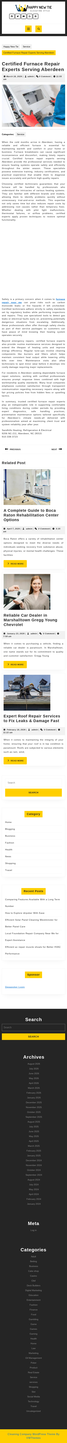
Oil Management (33, 1358)
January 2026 (34, 1097)
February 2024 (33, 1199)
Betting (33, 1261)
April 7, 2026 (13, 529)
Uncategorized (33, 1411)
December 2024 (34, 1160)
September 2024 (34, 1175)
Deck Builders (33, 1285)
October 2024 (34, 1170)
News (8, 856)
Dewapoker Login (15, 987)
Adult (33, 1256)
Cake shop (33, 1271)
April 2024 (34, 1194)
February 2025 (33, 1150)
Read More (19, 564)
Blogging (10, 829)
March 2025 (34, 1146)
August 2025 (34, 1121)
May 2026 (34, 1078)
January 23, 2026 (16, 634)
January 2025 (34, 1155)
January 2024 (34, 1204)
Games (33, 1329)
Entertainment (34, 1300)
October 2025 (34, 1112)
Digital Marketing (33, 1290)
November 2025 (34, 1107)
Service (26, 46)
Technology (33, 1401)
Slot (33, 1391)
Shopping (10, 863)
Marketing (33, 1353)
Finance (34, 1309)
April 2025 (34, 1141)
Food (33, 1314)
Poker (33, 1363)
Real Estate (33, 1372)
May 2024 (34, 1189)
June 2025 (34, 1131)
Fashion (9, 842)
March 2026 (34, 1088)
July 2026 (34, 1068)
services (33, 1382)
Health (8, 849)
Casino (33, 1276)
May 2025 (34, 1136)
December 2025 (34, 1102)
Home (8, 822)
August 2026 (34, 1064)
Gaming (33, 1334)
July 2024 (34, 1184)
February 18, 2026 (16, 730)
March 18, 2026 (14, 76)
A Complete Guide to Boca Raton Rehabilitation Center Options (31, 515)
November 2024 (34, 1165)
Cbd (33, 1280)
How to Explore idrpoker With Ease (25, 913)
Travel (8, 870)
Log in (34, 1230)
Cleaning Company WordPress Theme (31, 1434)
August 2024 (34, 1179)
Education (33, 1295)
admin (31, 76)
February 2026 (33, 1093)
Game (34, 1324)
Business (10, 836)
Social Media (33, 1396)
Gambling (33, 1319)
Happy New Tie (10, 46)
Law (33, 1348)
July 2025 (34, 1126)
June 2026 (34, 1073)
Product (33, 1367)
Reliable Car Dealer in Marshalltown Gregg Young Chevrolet (30, 620)
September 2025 (34, 1117)
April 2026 (34, 1083)
